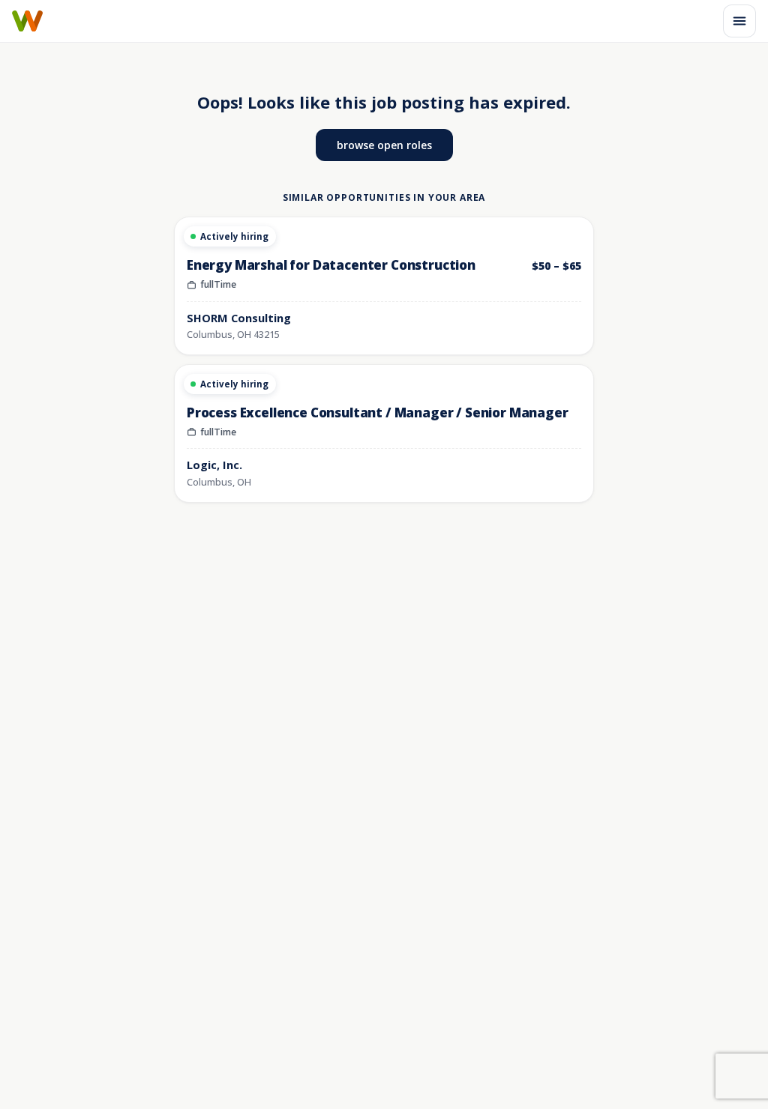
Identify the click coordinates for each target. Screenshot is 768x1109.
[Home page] (27, 20)
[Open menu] (739, 20)
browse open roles (384, 145)
